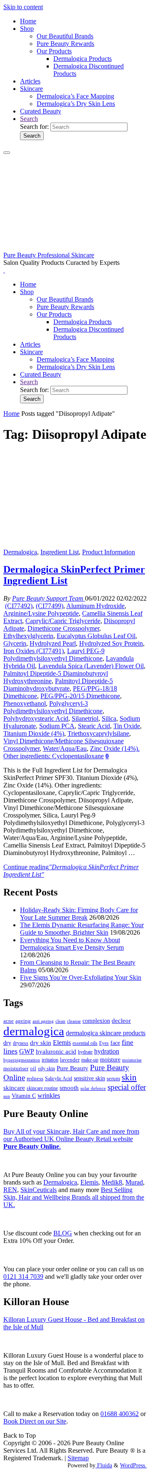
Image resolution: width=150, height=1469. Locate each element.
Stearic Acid (94, 725)
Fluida (103, 1465)
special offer (127, 1087)
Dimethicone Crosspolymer (63, 628)
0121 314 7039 (23, 1276)
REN (10, 1189)
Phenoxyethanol (24, 703)
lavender (70, 1059)
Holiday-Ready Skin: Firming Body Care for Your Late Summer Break (79, 913)
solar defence (93, 1088)
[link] (29, 118)
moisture (110, 1059)
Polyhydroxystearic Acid (35, 718)
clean (60, 1021)
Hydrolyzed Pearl (53, 643)
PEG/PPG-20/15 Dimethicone (80, 695)
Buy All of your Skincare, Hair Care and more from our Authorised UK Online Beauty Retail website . (71, 1139)
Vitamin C (24, 1096)
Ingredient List (59, 552)
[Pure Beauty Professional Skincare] (75, 247)
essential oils (85, 1043)
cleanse (74, 1021)
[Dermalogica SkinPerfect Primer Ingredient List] (75, 544)
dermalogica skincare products (105, 1033)
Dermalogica (20, 552)
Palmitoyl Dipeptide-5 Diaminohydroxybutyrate (58, 684)
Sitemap (78, 1457)
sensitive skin (89, 1078)
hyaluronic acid (56, 1051)
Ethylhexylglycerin (28, 635)
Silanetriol (85, 718)
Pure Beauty (72, 1068)
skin (129, 1077)
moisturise (132, 1059)
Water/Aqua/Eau (65, 748)
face (115, 1043)
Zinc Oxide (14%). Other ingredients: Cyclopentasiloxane (71, 752)
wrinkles (49, 1095)
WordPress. (133, 1465)
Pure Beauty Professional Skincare (48, 255)
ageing (23, 1021)
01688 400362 (119, 1413)
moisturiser (15, 1068)
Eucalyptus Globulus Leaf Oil (96, 635)
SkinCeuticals (38, 1189)
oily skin (46, 1069)
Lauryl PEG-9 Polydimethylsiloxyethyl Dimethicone (54, 654)
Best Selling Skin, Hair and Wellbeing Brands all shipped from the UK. (73, 1197)
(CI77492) (18, 605)
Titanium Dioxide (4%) (33, 733)
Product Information (108, 552)
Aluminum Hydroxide (95, 605)
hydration (106, 1051)
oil (33, 1069)
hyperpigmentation (21, 1059)
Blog (62, 1233)
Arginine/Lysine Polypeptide (41, 613)
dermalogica (33, 1031)
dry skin (40, 1042)
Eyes (104, 1043)
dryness (20, 1043)
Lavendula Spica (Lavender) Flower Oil (91, 665)
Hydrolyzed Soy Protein (111, 643)
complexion (96, 1020)
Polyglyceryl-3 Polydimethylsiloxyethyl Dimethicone (52, 707)
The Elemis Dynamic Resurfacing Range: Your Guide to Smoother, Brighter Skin (82, 928)
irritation (50, 1060)
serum (113, 1079)
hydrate (85, 1052)
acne (8, 1021)
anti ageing (43, 1021)
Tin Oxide (126, 725)
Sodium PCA (57, 725)
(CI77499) (49, 605)
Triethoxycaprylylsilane (98, 733)
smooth (69, 1087)
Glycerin (14, 643)
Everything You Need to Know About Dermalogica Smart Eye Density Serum (72, 943)
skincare (14, 1087)
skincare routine (42, 1088)
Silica (109, 718)
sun (6, 1096)
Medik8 (112, 1182)
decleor (121, 1020)
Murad (134, 1182)
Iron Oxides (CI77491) (33, 650)
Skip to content (23, 6)
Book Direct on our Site (34, 1421)
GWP (26, 1051)
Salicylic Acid (58, 1079)
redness (35, 1079)
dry (7, 1042)
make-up (89, 1060)
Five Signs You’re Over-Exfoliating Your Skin (80, 977)
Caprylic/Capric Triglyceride (62, 620)
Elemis (62, 1042)
